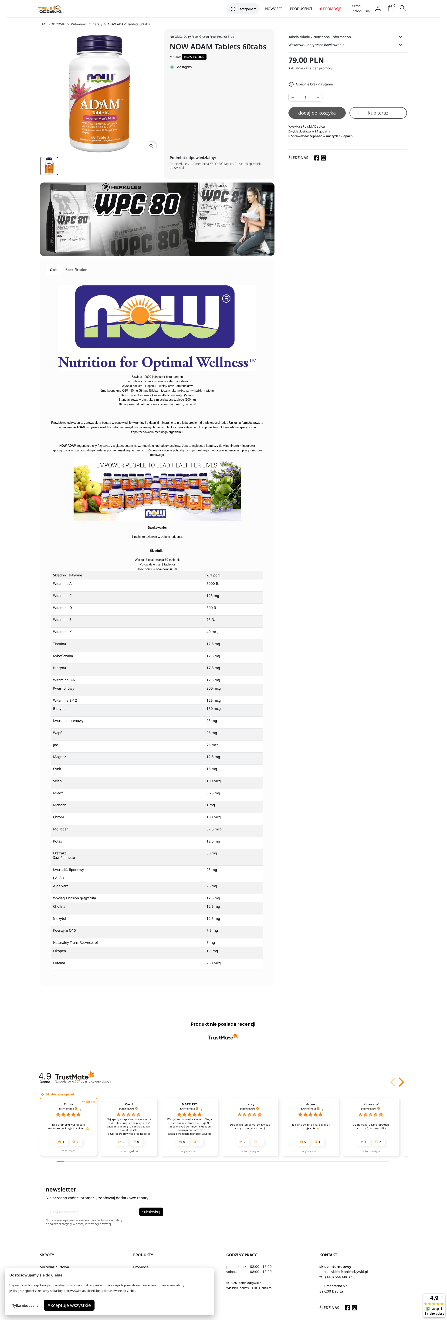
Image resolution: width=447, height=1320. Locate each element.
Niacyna (59, 667)
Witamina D (62, 607)
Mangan (59, 804)
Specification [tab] (77, 269)
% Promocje (330, 8)
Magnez (59, 756)
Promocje (141, 1267)
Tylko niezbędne (25, 1305)
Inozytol (59, 918)
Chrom (58, 817)
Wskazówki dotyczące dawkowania (316, 44)
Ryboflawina (63, 655)
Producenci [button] (301, 8)
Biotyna (59, 708)
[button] (243, 8)
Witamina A (62, 583)
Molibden (60, 829)
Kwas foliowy (63, 688)
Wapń (57, 732)
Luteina (59, 963)
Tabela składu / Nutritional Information (319, 36)
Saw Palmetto (64, 857)
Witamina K (62, 631)
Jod (55, 744)
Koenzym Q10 (64, 930)
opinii (93, 1081)
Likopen (59, 950)
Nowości (273, 8)
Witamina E (62, 619)
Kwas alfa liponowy (68, 869)
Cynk (57, 768)
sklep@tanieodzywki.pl (349, 1271)
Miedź (58, 793)
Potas (57, 841)
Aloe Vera (60, 885)
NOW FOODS (194, 56)
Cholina (59, 906)
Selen (57, 780)
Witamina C (62, 595)
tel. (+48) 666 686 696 (337, 1277)
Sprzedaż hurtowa (54, 1267)
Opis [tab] (53, 269)
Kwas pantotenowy (68, 720)
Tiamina (59, 643)
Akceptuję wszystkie (69, 1305)
